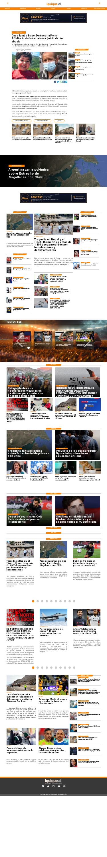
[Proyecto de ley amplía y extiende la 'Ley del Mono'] (73, 716)
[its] (73, 704)
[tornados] (71, 55)
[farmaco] (73, 728)
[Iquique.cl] (8, 4)
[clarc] (9, 280)
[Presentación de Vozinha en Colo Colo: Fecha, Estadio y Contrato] (9, 270)
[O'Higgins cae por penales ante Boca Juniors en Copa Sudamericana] (9, 310)
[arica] (73, 680)
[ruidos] (73, 692)
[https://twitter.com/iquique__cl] (48, 787)
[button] (21, 120)
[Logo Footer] (53, 783)
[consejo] (73, 763)
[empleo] (73, 751)
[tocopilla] (73, 739)
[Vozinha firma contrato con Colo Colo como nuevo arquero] (9, 290)
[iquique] (53, 7)
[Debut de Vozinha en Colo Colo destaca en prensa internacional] (76, 217)
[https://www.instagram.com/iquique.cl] (53, 787)
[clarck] (9, 300)
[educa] (76, 229)
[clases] (71, 76)
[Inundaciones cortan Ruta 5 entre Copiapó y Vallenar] (71, 69)
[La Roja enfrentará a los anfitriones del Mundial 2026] (9, 260)
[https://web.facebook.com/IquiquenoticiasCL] (43, 787)
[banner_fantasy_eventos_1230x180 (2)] (53, 22)
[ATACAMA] (71, 62)
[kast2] (76, 241)
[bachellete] (76, 265)
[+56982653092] (64, 787)
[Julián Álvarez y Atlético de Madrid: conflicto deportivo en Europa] (76, 253)
